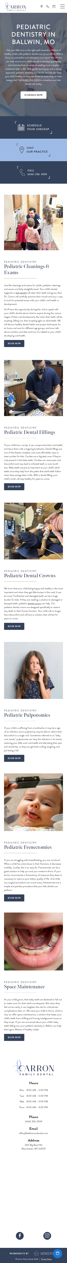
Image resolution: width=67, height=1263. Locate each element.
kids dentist (21, 293)
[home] (14, 6)
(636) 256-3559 (31, 80)
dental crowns (34, 603)
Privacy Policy (46, 1259)
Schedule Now (33, 95)
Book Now (14, 343)
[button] (62, 6)
